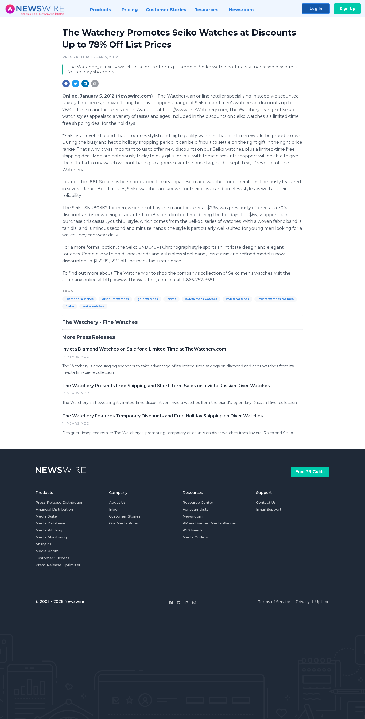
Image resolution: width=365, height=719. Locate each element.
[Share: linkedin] (85, 83)
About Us (117, 502)
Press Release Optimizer (58, 565)
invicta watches (237, 299)
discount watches (115, 299)
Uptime (322, 601)
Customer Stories (125, 516)
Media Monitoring (51, 537)
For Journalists (195, 509)
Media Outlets (195, 537)
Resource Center (198, 502)
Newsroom (193, 516)
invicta (171, 299)
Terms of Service (274, 601)
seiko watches (93, 306)
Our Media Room (124, 523)
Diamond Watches (79, 299)
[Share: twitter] (75, 83)
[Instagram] (194, 603)
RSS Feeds (193, 530)
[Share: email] (94, 83)
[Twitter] (178, 603)
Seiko (69, 306)
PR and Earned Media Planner (209, 523)
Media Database (50, 523)
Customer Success (52, 558)
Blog (113, 509)
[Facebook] (171, 603)
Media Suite (46, 516)
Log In (316, 8)
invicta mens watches (201, 299)
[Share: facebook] (66, 83)
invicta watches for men (276, 299)
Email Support (268, 509)
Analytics (44, 544)
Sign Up (347, 8)
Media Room (47, 551)
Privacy (303, 601)
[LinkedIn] (186, 603)
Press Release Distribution (59, 502)
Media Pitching (49, 530)
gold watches (147, 299)
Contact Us (266, 502)
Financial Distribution (54, 509)
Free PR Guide (310, 471)
